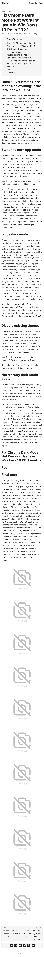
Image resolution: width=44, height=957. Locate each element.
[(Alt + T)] (11, 3)
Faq (8, 70)
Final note (11, 73)
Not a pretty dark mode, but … (20, 58)
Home (5, 3)
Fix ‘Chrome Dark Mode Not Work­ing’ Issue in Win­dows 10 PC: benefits (21, 64)
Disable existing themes (17, 55)
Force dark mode (14, 52)
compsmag (24, 954)
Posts (10, 11)
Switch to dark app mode (17, 49)
